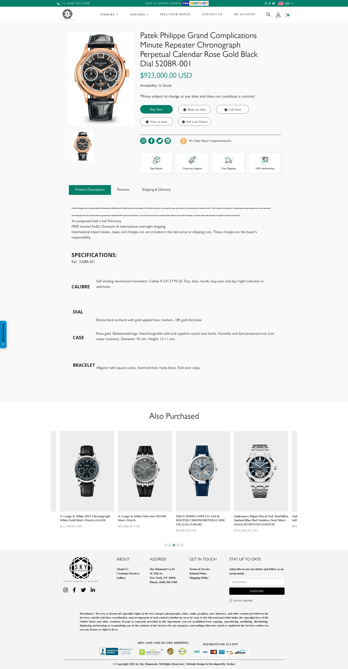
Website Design (195, 664)
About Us (122, 569)
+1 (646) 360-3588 (75, 3)
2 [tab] (170, 545)
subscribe (257, 591)
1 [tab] (166, 545)
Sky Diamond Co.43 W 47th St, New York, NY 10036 (163, 573)
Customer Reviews (128, 573)
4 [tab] (178, 545)
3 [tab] (174, 545)
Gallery (121, 577)
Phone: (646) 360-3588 (163, 582)
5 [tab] (182, 545)
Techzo (230, 664)
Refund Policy (198, 573)
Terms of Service (199, 569)
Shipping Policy (199, 577)
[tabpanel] (203, 483)
